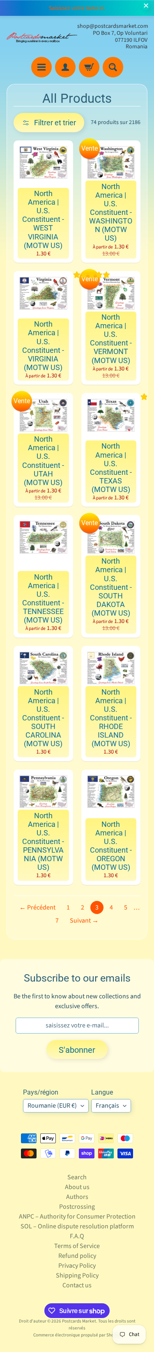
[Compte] (65, 67)
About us (77, 1187)
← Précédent (37, 907)
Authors (77, 1196)
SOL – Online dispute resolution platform (77, 1226)
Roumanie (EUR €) (52, 1105)
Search (77, 1177)
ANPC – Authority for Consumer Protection (77, 1216)
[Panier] (89, 67)
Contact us (77, 1285)
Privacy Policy (77, 1265)
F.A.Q (77, 1236)
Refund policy (77, 1255)
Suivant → (84, 920)
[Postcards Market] (42, 37)
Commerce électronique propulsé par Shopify (77, 1335)
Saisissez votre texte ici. (77, 8)
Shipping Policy (77, 1275)
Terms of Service (77, 1245)
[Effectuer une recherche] (113, 67)
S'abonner (77, 1050)
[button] (49, 122)
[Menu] (41, 67)
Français (107, 1105)
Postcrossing (77, 1206)
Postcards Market (79, 1321)
